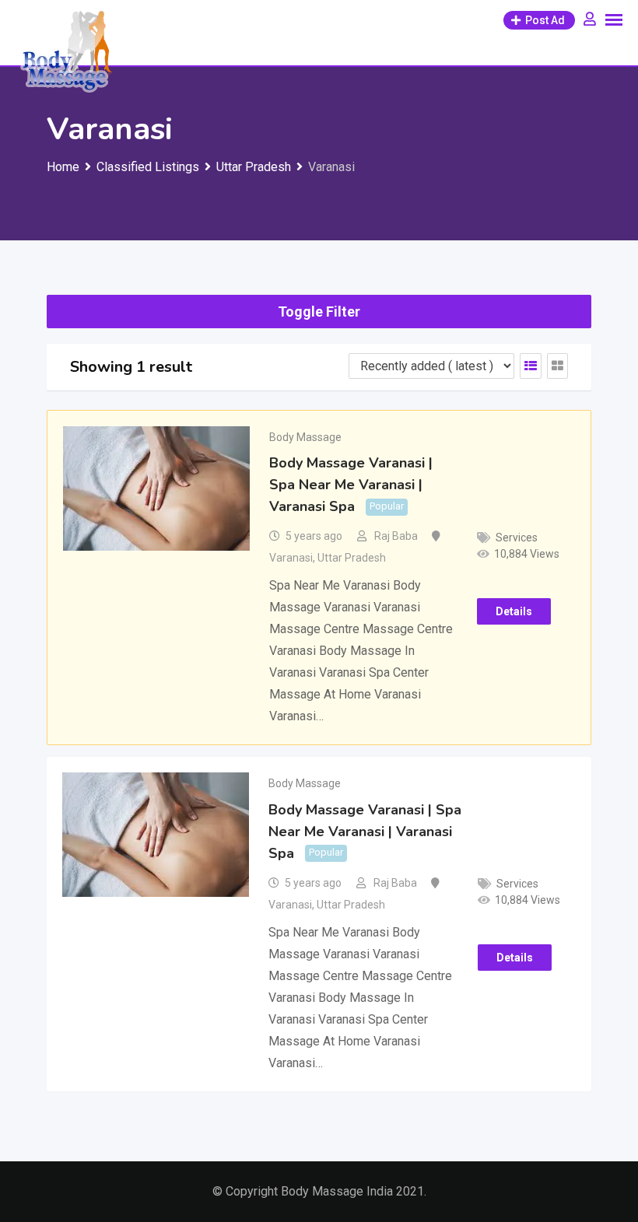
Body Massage (305, 437)
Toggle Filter (319, 311)
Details (514, 611)
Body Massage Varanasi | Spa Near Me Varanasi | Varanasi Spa (351, 484)
